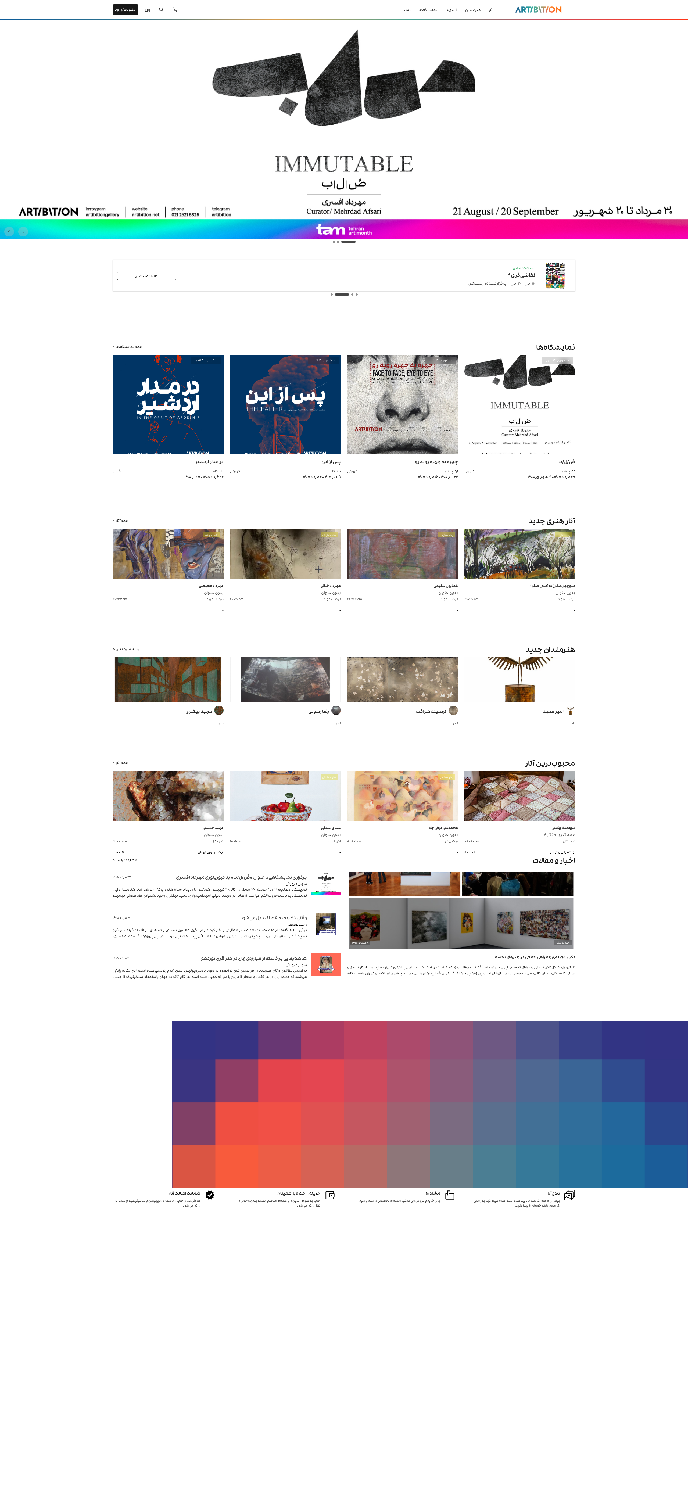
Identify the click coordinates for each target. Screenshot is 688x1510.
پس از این (331, 461)
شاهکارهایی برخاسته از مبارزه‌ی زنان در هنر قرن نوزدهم (254, 958)
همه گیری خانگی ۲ (559, 834)
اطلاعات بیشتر (146, 275)
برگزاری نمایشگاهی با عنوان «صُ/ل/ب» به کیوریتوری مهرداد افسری (241, 876)
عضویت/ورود (125, 9)
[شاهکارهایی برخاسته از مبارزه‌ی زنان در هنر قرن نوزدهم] (326, 971)
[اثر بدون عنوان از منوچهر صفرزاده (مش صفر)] (519, 554)
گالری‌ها (451, 9)
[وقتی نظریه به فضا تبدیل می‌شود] (326, 931)
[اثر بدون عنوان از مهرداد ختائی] (285, 554)
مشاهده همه (126, 860)
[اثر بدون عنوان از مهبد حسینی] (168, 797)
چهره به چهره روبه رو (436, 461)
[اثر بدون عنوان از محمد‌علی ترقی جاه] (402, 797)
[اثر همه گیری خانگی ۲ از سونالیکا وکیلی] (519, 797)
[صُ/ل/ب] (519, 453)
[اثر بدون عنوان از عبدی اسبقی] (285, 797)
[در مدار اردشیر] (168, 453)
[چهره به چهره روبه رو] (402, 453)
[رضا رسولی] (285, 680)
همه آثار (122, 520)
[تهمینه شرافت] (402, 680)
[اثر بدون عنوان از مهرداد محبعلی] (168, 554)
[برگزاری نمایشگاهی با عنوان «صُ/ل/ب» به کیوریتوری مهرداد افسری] (326, 890)
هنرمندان (473, 9)
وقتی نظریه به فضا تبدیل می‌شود (274, 917)
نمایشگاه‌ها (428, 9)
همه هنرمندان (127, 649)
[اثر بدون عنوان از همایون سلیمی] (402, 554)
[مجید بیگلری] (168, 680)
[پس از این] (285, 453)
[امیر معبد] (519, 680)
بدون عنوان (565, 592)
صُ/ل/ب (566, 461)
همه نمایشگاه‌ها (129, 346)
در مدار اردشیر (209, 461)
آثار (491, 9)
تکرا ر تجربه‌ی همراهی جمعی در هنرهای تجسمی (533, 956)
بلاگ (407, 9)
